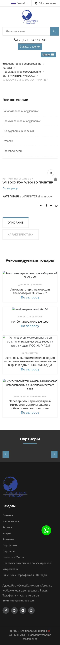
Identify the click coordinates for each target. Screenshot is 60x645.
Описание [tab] (16, 222)
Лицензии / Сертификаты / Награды (24, 575)
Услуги (6, 533)
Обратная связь (47, 3)
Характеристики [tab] (21, 234)
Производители (12, 151)
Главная (7, 515)
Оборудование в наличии (18, 131)
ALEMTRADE (17, 635)
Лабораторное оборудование (23, 63)
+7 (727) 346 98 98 (31, 40)
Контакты (8, 539)
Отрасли (7, 141)
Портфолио (9, 545)
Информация (10, 521)
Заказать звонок (30, 46)
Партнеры (8, 551)
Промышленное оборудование (21, 71)
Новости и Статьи (13, 557)
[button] (48, 54)
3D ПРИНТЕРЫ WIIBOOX (18, 75)
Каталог (7, 67)
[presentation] (5, 454)
